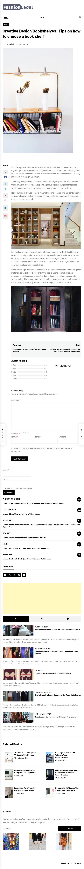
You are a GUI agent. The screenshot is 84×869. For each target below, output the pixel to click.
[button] (42, 17)
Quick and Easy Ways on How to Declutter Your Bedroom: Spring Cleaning (67, 772)
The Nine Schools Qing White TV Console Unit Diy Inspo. (30, 559)
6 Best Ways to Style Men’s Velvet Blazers (24, 514)
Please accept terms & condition (18, 488)
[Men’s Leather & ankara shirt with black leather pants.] (18, 717)
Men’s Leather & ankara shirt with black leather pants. (55, 717)
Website (62, 437)
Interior (6, 25)
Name (14, 437)
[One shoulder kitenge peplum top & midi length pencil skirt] (18, 630)
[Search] (80, 17)
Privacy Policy (67, 863)
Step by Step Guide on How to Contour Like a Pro (27, 537)
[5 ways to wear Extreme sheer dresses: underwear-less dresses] (18, 652)
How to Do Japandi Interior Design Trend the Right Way (24, 771)
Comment (16, 400)
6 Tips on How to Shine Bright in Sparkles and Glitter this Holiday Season (36, 503)
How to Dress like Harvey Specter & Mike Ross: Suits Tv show (58, 695)
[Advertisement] (42, 598)
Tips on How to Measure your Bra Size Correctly (53, 673)
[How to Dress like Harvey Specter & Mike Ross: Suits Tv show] (18, 696)
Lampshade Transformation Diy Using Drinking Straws (25, 789)
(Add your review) (63, 366)
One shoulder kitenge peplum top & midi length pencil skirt (57, 629)
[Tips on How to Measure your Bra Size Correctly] (18, 674)
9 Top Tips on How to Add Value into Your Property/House (65, 755)
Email (38, 437)
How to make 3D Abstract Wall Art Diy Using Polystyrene (66, 789)
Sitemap (78, 863)
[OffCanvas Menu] (8, 17)
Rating (14, 433)
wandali (10, 44)
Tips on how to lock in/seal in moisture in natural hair (29, 548)
